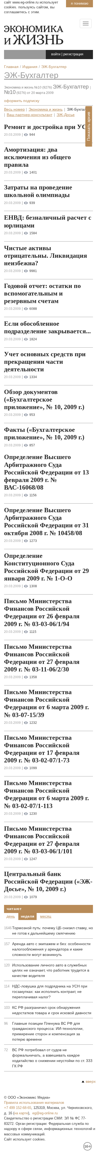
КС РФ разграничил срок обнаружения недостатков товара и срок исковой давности (51, 1010)
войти (55, 54)
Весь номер (14, 109)
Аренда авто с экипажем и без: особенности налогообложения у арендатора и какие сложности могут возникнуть (51, 949)
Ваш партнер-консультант (29, 115)
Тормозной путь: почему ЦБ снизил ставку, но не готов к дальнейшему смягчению (52, 930)
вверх (91, 1081)
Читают (14, 909)
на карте (21, 1113)
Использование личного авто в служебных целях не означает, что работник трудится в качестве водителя (50, 970)
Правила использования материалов (34, 1103)
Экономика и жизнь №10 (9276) (28, 87)
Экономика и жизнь (46, 109)
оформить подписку (21, 101)
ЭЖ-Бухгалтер (31, 75)
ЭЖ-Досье (66, 115)
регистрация (73, 54)
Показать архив (88, 126)
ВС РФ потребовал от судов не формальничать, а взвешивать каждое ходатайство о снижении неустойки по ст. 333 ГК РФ (52, 1058)
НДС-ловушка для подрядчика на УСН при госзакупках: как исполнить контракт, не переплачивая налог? (49, 991)
